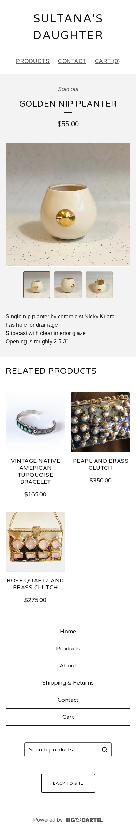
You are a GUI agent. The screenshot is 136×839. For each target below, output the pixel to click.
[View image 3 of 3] (99, 284)
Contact (72, 61)
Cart (68, 716)
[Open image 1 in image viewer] (68, 205)
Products (33, 61)
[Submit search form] (104, 750)
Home (68, 631)
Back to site (68, 783)
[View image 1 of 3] (37, 284)
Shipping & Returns (68, 682)
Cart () (107, 61)
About (68, 665)
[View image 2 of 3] (68, 284)
